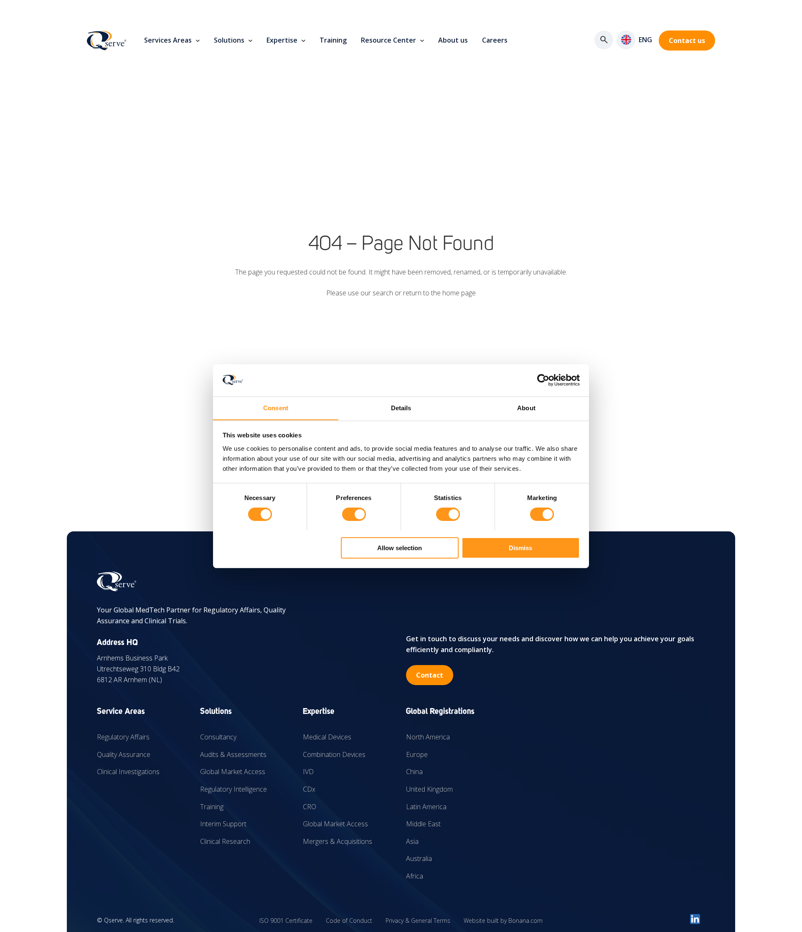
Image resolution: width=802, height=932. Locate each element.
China (414, 771)
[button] (626, 39)
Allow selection (399, 547)
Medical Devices (327, 737)
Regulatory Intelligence (233, 789)
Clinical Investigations (128, 771)
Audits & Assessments (233, 754)
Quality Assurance (123, 754)
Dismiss (520, 547)
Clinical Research (225, 841)
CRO (309, 806)
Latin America (426, 806)
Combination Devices (334, 754)
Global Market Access (232, 771)
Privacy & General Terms (418, 920)
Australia (419, 858)
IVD (308, 771)
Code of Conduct (349, 920)
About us (453, 40)
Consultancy (218, 737)
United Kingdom (429, 789)
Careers (495, 40)
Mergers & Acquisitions (337, 841)
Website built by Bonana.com (503, 920)
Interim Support (223, 823)
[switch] (354, 514)
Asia (412, 841)
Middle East (423, 823)
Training (333, 40)
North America (428, 737)
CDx (309, 789)
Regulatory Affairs (123, 737)
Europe (417, 754)
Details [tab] (401, 407)
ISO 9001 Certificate (285, 920)
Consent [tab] (275, 407)
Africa (414, 876)
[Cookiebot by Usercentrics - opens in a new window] (543, 380)
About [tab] (526, 407)
